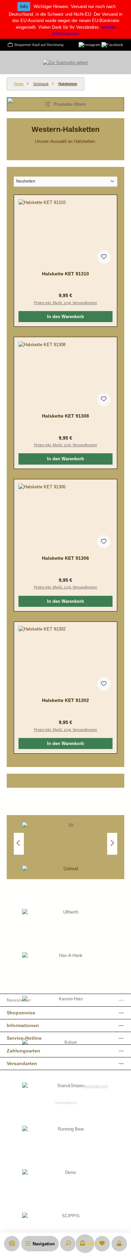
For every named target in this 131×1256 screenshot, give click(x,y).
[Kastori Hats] (68, 1017)
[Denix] (68, 1191)
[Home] (12, 1244)
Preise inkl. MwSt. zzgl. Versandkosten (65, 303)
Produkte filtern (69, 104)
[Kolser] (68, 1060)
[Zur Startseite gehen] (65, 62)
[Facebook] (112, 44)
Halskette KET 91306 (65, 558)
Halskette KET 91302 (65, 700)
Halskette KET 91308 (65, 416)
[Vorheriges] (19, 843)
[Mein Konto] (119, 1244)
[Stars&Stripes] (68, 1104)
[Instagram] (89, 44)
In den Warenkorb (65, 316)
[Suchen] (68, 1244)
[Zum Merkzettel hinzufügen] (104, 257)
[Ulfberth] (68, 930)
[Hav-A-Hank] (68, 974)
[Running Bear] (68, 1147)
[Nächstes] (112, 843)
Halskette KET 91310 (65, 273)
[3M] (68, 843)
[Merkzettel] (102, 1244)
